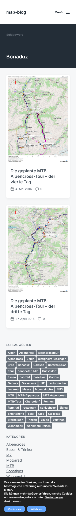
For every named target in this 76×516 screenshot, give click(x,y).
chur (11, 371)
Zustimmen (14, 509)
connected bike (28, 371)
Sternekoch (15, 419)
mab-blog (16, 12)
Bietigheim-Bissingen (52, 358)
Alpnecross (15, 358)
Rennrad (13, 407)
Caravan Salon (57, 365)
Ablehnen (36, 509)
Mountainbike (44, 389)
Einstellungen (54, 497)
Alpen (11, 352)
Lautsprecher (57, 383)
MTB (11, 395)
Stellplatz (54, 413)
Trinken (32, 419)
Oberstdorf (32, 401)
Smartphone (16, 413)
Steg (41, 413)
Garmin (54, 377)
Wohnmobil (15, 426)
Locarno (13, 389)
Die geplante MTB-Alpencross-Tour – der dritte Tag (33, 306)
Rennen (48, 401)
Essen (12, 377)
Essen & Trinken (19, 449)
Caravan (38, 365)
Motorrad (14, 460)
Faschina (39, 377)
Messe (26, 389)
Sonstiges (14, 471)
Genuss (13, 383)
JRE (42, 383)
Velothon (59, 419)
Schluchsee (48, 407)
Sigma (64, 407)
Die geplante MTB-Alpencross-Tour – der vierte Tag (33, 176)
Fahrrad (25, 377)
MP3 (60, 389)
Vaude (45, 419)
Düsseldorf (49, 371)
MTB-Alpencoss (28, 395)
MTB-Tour (14, 401)
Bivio (11, 365)
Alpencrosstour (48, 352)
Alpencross (26, 352)
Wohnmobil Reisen (38, 426)
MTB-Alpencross (54, 395)
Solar (31, 413)
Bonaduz (24, 365)
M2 (9, 455)
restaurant (29, 407)
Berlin (30, 358)
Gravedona (29, 383)
